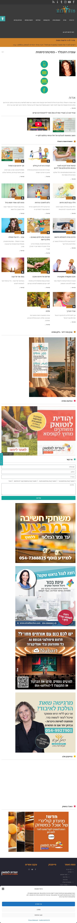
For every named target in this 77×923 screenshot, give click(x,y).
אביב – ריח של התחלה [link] (16, 237)
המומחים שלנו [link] (66, 882)
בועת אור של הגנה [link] (18, 276)
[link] (2, 18)
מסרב (38, 909)
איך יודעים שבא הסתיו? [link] (16, 165)
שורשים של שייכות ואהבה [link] (41, 276)
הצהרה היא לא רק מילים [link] (41, 165)
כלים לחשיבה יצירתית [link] (42, 202)
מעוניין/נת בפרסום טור (66, 481)
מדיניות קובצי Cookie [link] (44, 920)
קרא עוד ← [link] (72, 108)
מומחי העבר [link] (63, 885)
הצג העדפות (38, 915)
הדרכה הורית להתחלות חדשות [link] (64, 237)
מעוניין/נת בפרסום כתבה (47, 481)
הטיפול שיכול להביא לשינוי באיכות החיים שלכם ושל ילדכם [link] (64, 166)
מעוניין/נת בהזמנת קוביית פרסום (25, 481)
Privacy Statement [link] (33, 920)
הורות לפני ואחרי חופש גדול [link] (14, 202)
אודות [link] (69, 872)
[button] (3, 889)
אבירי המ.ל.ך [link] (71, 311)
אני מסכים (38, 904)
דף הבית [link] (68, 869)
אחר (9, 481)
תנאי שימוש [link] (63, 874)
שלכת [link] (48, 311)
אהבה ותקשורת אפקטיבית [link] (66, 276)
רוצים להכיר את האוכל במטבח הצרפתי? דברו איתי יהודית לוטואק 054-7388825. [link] (44, 45)
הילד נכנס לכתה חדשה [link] (67, 202)
